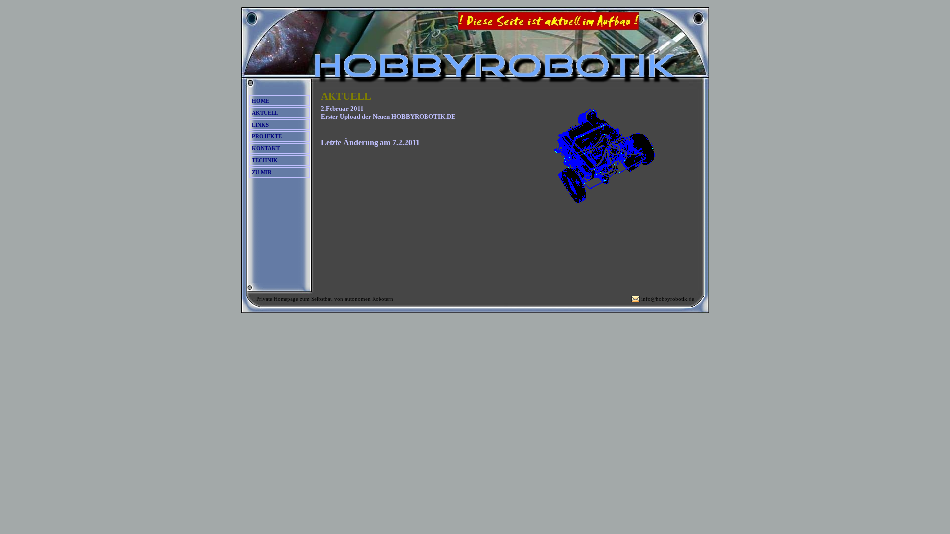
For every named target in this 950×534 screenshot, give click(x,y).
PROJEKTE (267, 136)
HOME (260, 101)
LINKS (260, 125)
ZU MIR (262, 172)
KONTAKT (266, 148)
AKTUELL (265, 113)
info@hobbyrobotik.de (667, 299)
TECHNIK (265, 160)
